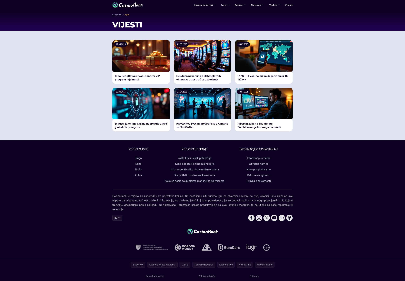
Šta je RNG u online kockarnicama (194, 175)
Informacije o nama (258, 158)
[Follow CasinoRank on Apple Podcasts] (289, 218)
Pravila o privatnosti (259, 181)
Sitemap (254, 276)
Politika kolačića (207, 276)
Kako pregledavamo (259, 169)
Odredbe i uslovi (155, 276)
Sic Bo (138, 169)
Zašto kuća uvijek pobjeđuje (194, 158)
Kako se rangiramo (258, 175)
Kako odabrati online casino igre (194, 163)
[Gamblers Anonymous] (207, 247)
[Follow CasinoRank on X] (266, 218)
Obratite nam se (259, 163)
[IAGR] (251, 247)
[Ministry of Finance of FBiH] (151, 247)
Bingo (138, 158)
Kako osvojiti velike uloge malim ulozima (194, 169)
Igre (223, 5)
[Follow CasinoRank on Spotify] (282, 218)
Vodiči (273, 5)
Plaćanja (256, 5)
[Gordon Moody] (185, 247)
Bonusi (239, 5)
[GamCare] (229, 247)
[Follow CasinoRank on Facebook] (251, 218)
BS (115, 217)
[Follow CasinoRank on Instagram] (259, 218)
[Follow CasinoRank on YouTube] (274, 218)
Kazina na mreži (203, 5)
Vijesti (289, 5)
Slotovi (138, 175)
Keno (138, 163)
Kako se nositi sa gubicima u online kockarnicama (194, 181)
